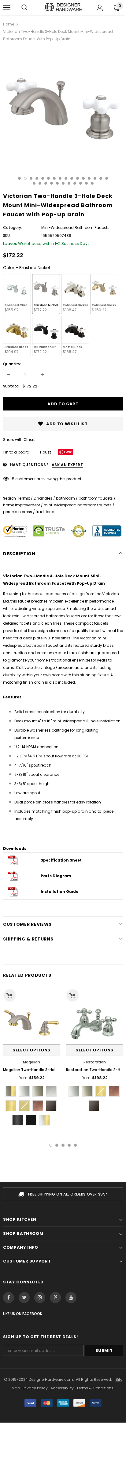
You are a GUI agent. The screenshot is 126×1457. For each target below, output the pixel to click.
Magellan (31, 1062)
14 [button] (95, 178)
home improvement (21, 505)
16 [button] (106, 178)
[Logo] (63, 7)
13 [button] (89, 178)
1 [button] (19, 178)
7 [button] (54, 178)
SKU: (7, 235)
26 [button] (86, 183)
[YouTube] (70, 1297)
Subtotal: (11, 386)
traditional (45, 511)
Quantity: (12, 364)
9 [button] (66, 178)
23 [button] (69, 183)
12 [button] (83, 178)
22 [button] (63, 183)
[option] (63, 107)
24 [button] (74, 183)
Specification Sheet (61, 860)
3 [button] (31, 178)
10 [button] (71, 178)
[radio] (17, 294)
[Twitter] (24, 1297)
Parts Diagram (56, 875)
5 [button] (42, 178)
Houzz (45, 452)
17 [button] (34, 183)
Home (8, 24)
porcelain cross (17, 511)
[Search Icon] (24, 8)
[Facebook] (8, 1297)
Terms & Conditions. (95, 1388)
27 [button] (92, 183)
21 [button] (57, 183)
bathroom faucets (96, 498)
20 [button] (51, 183)
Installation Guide (59, 891)
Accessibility (62, 1388)
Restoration (94, 1062)
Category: (12, 227)
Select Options (31, 1050)
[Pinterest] (55, 1297)
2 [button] (25, 178)
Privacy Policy (35, 1388)
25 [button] (80, 183)
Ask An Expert (67, 464)
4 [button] (36, 178)
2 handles (43, 498)
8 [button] (60, 178)
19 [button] (45, 183)
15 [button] (100, 178)
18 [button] (40, 183)
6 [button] (48, 178)
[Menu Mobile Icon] (6, 7)
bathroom (65, 498)
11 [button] (77, 178)
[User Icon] (100, 8)
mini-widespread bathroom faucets (78, 505)
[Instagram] (39, 1297)
